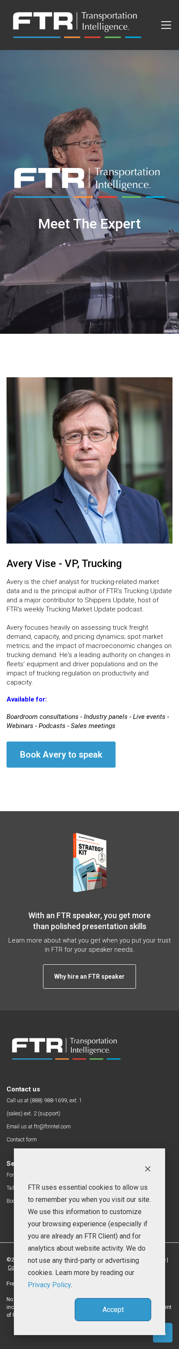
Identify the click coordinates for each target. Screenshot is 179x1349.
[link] (66, 1048)
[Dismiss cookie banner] (147, 1168)
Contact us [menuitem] (23, 1089)
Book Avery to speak (61, 754)
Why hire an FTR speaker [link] (89, 976)
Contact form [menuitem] (22, 1139)
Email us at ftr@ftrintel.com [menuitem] (39, 1126)
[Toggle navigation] (166, 25)
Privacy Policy (49, 1285)
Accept (113, 1309)
